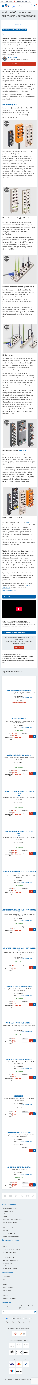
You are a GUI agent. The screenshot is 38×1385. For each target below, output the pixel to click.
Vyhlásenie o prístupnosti (9, 1298)
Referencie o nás (7, 1214)
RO (8, 1322)
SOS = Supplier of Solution (10, 1208)
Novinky (5, 1279)
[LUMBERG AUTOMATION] (19, 24)
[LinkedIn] (16, 1196)
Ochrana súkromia (7, 1263)
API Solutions (6, 1276)
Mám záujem (19, 647)
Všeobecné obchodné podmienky (11, 1249)
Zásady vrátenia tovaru (8, 1257)
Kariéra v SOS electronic (9, 1233)
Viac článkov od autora (19, 64)
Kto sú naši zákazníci (8, 1211)
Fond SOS (5, 1230)
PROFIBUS (29, 522)
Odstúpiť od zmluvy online (10, 1266)
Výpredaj (5, 1285)
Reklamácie (6, 1255)
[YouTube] (10, 1196)
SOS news (5, 1296)
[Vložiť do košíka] (31, 736)
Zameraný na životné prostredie (11, 1236)
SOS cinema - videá (8, 1287)
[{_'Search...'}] (14, 6)
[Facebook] (5, 1196)
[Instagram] (27, 1196)
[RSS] (33, 1196)
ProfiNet (24, 29)
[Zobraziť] (34, 736)
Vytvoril (26, 1379)
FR (31, 1322)
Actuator (18, 29)
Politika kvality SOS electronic (11, 1225)
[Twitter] (22, 1196)
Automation (6, 29)
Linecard (5, 1246)
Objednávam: (25, 734)
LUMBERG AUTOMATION (25, 697)
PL (14, 1322)
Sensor (12, 29)
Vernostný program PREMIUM (10, 1260)
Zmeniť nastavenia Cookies (10, 1269)
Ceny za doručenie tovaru (9, 1252)
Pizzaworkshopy (7, 1290)
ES (25, 1322)
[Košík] (35, 6)
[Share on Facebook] (3, 34)
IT (19, 1322)
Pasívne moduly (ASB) (9, 105)
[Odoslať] (35, 1311)
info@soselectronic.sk (9, 590)
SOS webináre (6, 1293)
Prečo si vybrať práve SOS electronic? (12, 1219)
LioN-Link (22, 450)
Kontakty (5, 1217)
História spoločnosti (8, 1228)
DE (31, 1319)
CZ (14, 1319)
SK (8, 1319)
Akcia (4, 1282)
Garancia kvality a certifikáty (10, 1222)
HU (20, 1319)
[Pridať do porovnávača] (30, 690)
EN (25, 1319)
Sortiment (5, 1244)
